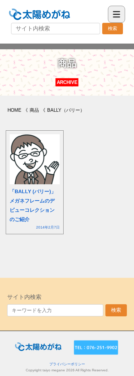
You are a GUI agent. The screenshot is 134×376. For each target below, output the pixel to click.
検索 (112, 28)
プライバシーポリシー (67, 364)
